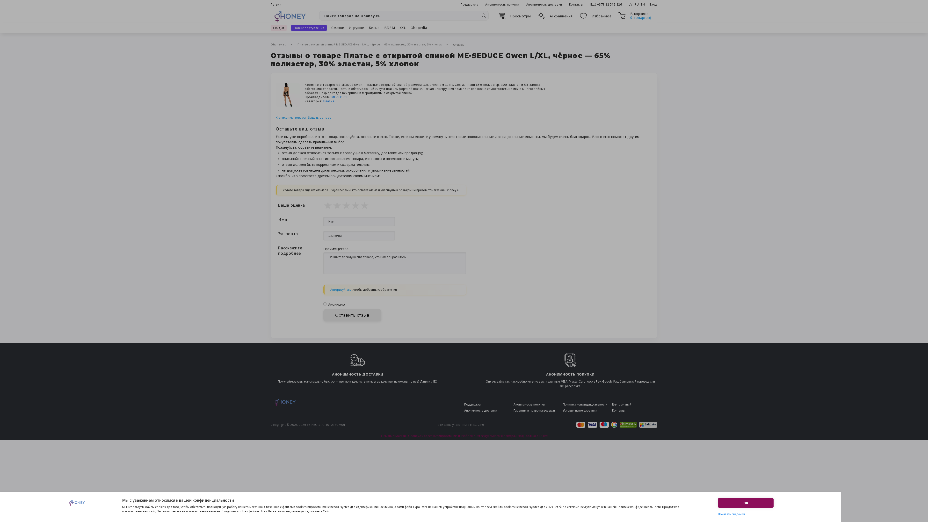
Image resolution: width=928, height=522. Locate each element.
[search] (483, 15)
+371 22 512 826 (610, 4)
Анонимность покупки (502, 4)
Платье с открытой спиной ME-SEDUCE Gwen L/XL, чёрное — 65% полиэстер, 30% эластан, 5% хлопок (370, 44)
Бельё (374, 27)
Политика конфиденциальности (585, 404)
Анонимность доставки (544, 4)
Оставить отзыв (352, 315)
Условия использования (580, 410)
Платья (329, 101)
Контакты (576, 4)
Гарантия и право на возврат (534, 410)
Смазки (337, 27)
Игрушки (356, 27)
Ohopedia (419, 27)
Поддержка (469, 4)
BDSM (389, 27)
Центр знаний (621, 404)
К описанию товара (291, 118)
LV (630, 4)
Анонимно (336, 304)
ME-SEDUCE (340, 97)
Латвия (276, 4)
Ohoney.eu (279, 44)
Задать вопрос (319, 118)
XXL (403, 27)
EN (643, 4)
